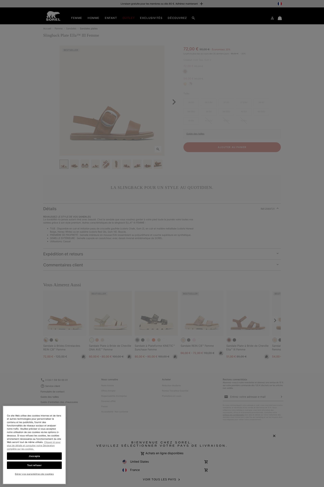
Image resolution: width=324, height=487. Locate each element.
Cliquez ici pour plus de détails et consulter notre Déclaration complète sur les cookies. (34, 445)
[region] (34, 445)
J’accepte (34, 456)
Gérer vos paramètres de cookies (34, 474)
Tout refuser (34, 465)
